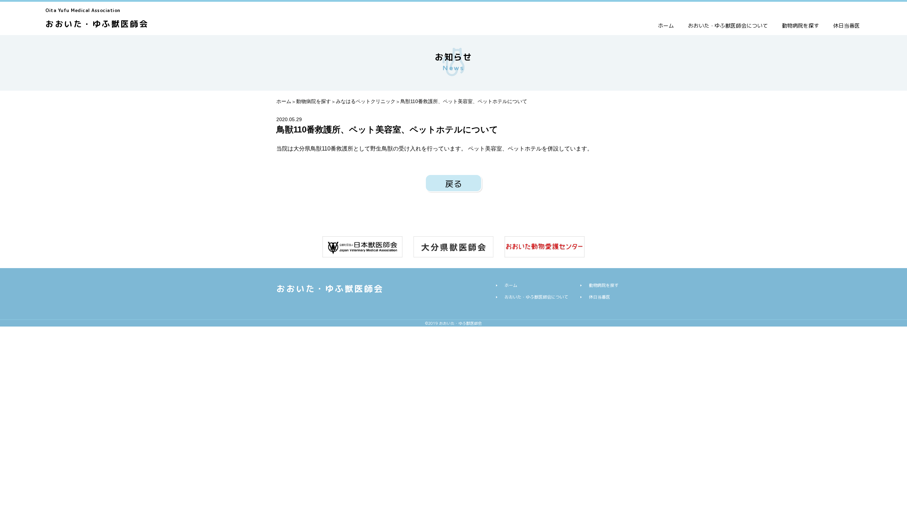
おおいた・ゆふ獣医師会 (97, 18)
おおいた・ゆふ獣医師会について (728, 25)
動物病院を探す (800, 25)
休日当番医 (846, 25)
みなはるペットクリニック (365, 101)
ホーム (666, 25)
